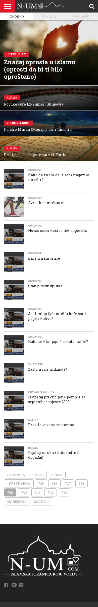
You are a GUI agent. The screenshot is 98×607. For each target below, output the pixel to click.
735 (41, 483)
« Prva (56, 475)
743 (64, 492)
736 (54, 483)
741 (37, 492)
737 (68, 483)
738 (81, 483)
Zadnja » (42, 501)
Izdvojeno (16, 16)
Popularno (81, 16)
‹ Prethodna (18, 483)
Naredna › (16, 501)
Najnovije (49, 16)
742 (51, 492)
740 (24, 492)
